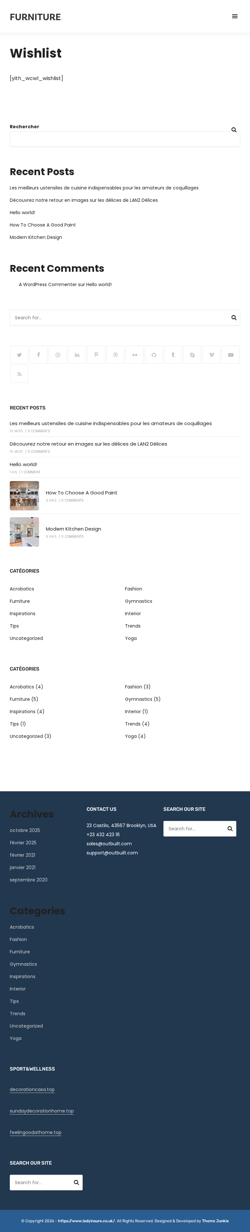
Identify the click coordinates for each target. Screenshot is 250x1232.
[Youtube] (231, 355)
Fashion (133, 589)
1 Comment (30, 472)
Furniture (20, 601)
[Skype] (192, 355)
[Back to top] (243, 1225)
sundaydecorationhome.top (42, 1111)
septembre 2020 (29, 880)
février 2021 (22, 855)
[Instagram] (58, 355)
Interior (133, 613)
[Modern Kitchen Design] (24, 532)
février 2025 (23, 842)
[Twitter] (19, 355)
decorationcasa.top (32, 1089)
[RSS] (19, 374)
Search (234, 318)
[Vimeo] (211, 355)
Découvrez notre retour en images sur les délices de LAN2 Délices (84, 200)
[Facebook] (39, 355)
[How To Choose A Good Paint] (24, 495)
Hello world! (22, 212)
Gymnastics (138, 601)
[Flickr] (135, 355)
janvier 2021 (22, 867)
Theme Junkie (215, 1221)
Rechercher (24, 126)
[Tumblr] (173, 355)
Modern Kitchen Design (36, 237)
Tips (14, 626)
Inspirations (22, 613)
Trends (133, 626)
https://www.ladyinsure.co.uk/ (86, 1221)
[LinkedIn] (77, 355)
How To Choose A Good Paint (43, 225)
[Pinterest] (96, 355)
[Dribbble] (115, 355)
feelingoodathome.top (36, 1132)
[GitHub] (154, 355)
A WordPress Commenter (48, 284)
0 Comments (39, 431)
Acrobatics (22, 589)
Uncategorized (26, 638)
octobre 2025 (25, 830)
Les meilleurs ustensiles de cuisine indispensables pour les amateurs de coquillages (104, 188)
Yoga (131, 638)
